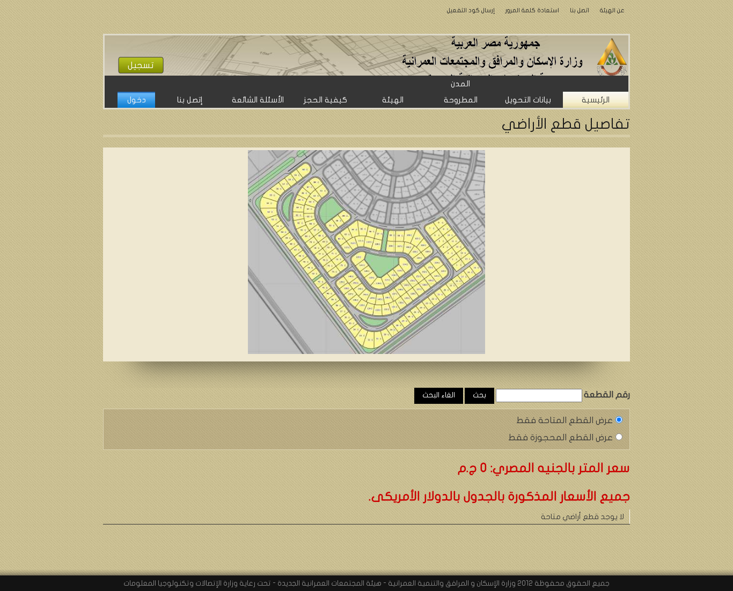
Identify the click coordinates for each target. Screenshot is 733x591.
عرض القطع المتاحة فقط (564, 420)
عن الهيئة (612, 10)
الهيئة (393, 99)
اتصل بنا (579, 10)
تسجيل (141, 65)
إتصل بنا (190, 99)
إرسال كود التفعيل (471, 10)
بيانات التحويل (528, 99)
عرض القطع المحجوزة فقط (560, 437)
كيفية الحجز (325, 99)
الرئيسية (596, 99)
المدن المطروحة (461, 91)
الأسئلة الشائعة (258, 99)
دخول (136, 99)
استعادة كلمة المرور (532, 10)
